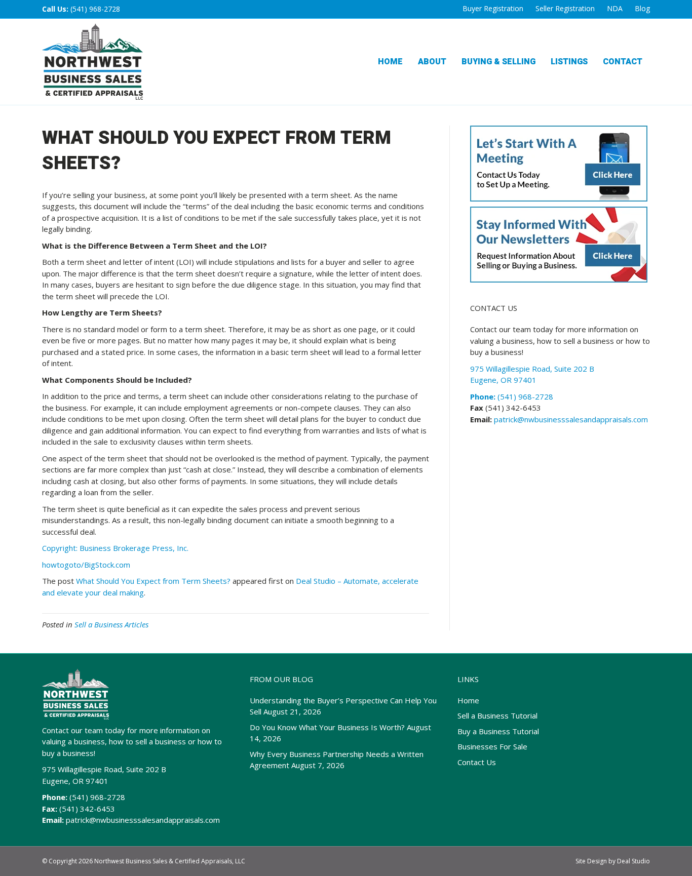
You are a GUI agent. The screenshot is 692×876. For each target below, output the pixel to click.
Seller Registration (565, 8)
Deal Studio (633, 861)
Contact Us (476, 762)
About (432, 62)
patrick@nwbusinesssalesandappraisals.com (570, 419)
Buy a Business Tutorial (498, 731)
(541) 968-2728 (95, 9)
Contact (622, 62)
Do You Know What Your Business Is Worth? (327, 727)
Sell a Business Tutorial (497, 715)
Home (390, 62)
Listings (569, 62)
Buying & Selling (498, 62)
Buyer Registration (493, 8)
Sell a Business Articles (111, 624)
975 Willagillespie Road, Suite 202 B (104, 769)
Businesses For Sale (492, 746)
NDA (615, 8)
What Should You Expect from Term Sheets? (153, 581)
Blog (642, 8)
